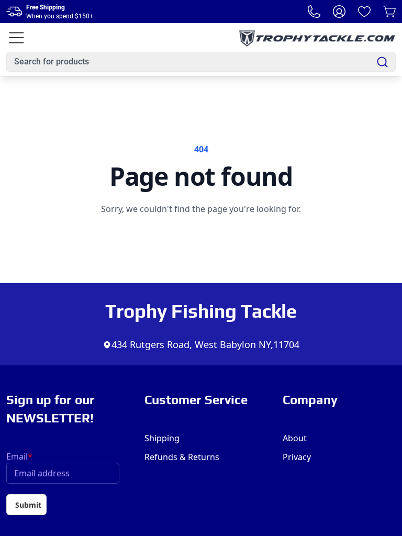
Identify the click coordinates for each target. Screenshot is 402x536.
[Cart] (389, 11)
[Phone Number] (314, 11)
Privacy (297, 457)
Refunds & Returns (181, 457)
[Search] (382, 62)
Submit (28, 505)
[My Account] (339, 11)
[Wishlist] (364, 11)
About (295, 438)
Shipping (162, 438)
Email (19, 456)
